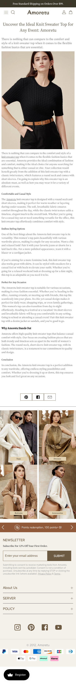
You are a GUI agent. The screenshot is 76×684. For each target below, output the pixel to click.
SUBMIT (59, 556)
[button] (70, 3)
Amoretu (43, 645)
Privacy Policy (44, 573)
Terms (57, 573)
